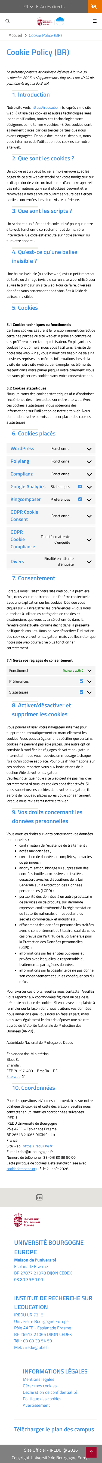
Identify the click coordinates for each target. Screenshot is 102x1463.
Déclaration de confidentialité (50, 1392)
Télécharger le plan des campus (54, 1429)
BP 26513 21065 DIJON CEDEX (43, 1334)
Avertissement (36, 1405)
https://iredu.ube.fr (46, 107)
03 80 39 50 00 (28, 1279)
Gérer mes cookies (40, 1385)
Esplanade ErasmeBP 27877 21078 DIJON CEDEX (43, 1269)
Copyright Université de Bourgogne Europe (51, 1457)
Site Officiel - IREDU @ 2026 (51, 1450)
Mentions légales (38, 1379)
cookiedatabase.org (22, 1168)
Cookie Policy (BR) (45, 35)
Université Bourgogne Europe (41, 1321)
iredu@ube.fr (37, 1347)
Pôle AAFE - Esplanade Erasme (42, 1328)
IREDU (20, 1315)
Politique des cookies (42, 1398)
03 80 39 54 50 (37, 1340)
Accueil (15, 35)
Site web (13, 1076)
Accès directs (52, 6)
